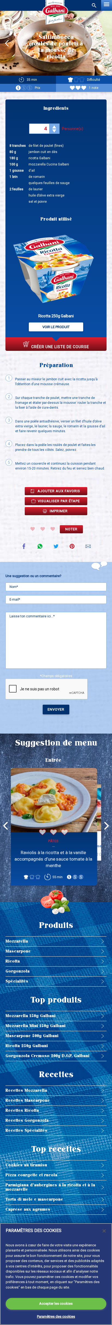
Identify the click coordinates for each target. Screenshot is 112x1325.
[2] (42, 529)
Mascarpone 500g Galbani (31, 1036)
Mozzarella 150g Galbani (30, 1016)
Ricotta (12, 961)
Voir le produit (56, 327)
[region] (56, 1274)
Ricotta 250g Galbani (26, 1046)
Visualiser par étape (59, 501)
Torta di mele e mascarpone (34, 1199)
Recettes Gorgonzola (27, 1120)
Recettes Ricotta (22, 1110)
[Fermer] (104, 1231)
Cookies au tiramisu (26, 1165)
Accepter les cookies (56, 1303)
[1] (32, 529)
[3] (52, 529)
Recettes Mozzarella (26, 1090)
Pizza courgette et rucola (31, 1175)
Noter (71, 529)
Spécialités (16, 981)
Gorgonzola (17, 971)
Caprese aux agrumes (27, 1209)
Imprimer (59, 511)
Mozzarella (16, 941)
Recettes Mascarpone (27, 1100)
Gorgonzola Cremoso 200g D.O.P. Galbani (47, 1056)
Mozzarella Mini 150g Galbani (35, 1026)
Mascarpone (18, 951)
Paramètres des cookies (56, 1316)
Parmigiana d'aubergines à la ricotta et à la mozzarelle (50, 1187)
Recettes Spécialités (26, 1130)
